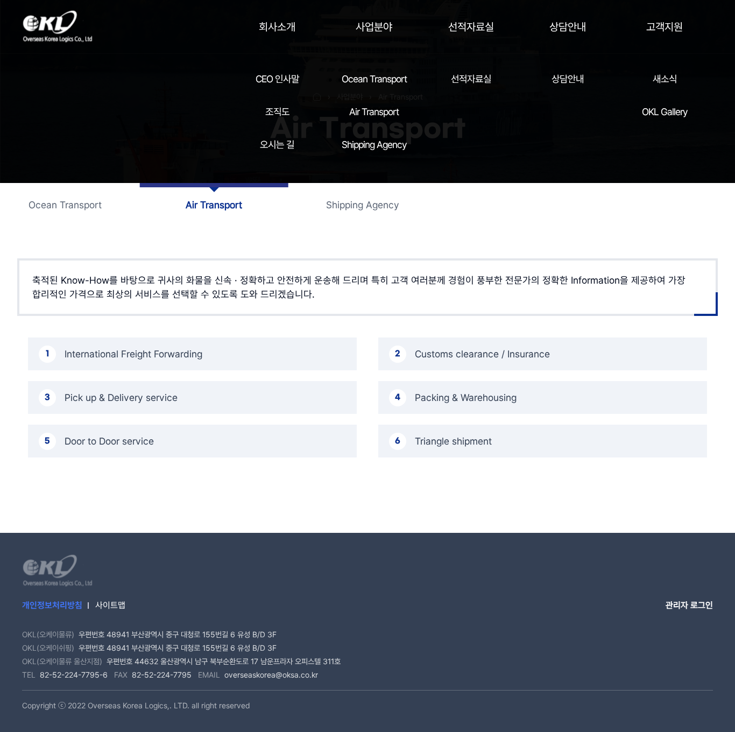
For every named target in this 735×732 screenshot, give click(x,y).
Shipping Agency (374, 144)
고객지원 (664, 26)
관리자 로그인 (689, 605)
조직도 (277, 111)
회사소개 (277, 26)
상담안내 (567, 26)
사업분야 (374, 26)
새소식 (665, 79)
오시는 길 (277, 144)
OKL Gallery (665, 111)
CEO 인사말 (277, 79)
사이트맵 (110, 605)
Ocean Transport (374, 79)
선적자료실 (471, 26)
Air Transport (374, 111)
